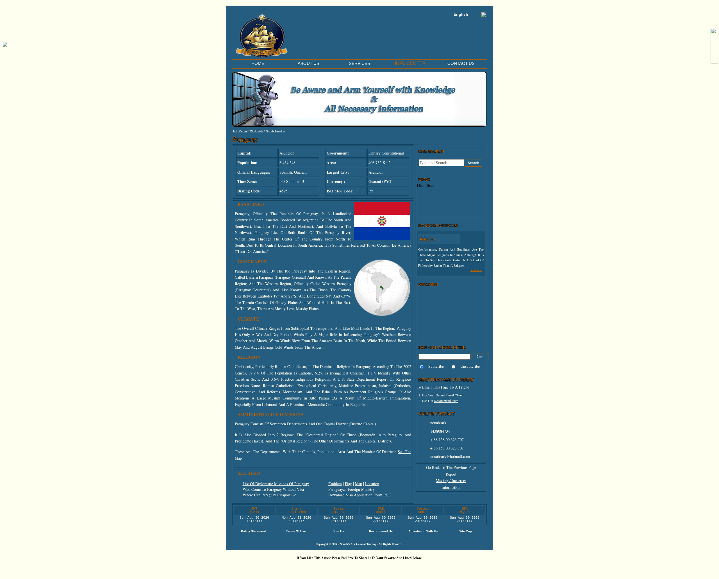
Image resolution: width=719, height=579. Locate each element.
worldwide (256, 131)
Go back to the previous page (451, 467)
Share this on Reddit (327, 567)
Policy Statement (253, 531)
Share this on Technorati (377, 567)
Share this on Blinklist (394, 567)
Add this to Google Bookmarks (276, 567)
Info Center (240, 131)
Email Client (454, 395)
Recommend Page (446, 400)
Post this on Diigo (411, 567)
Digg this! (293, 567)
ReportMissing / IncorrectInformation (451, 480)
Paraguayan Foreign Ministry (351, 489)
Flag (348, 483)
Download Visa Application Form (355, 495)
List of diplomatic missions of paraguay (276, 483)
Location (372, 483)
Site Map (465, 531)
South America (275, 131)
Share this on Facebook (428, 567)
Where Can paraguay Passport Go (269, 495)
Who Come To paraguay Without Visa (273, 489)
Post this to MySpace (445, 567)
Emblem (335, 483)
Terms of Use (296, 531)
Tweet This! (310, 567)
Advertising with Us (423, 531)
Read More (476, 270)
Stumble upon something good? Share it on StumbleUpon (344, 567)
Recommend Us (381, 531)
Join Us (338, 531)
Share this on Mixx (360, 567)
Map (358, 483)
